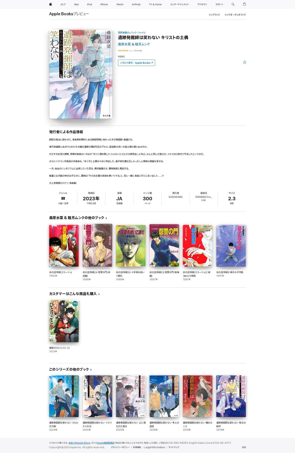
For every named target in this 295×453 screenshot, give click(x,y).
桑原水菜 (124, 44)
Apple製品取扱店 (105, 443)
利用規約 (137, 447)
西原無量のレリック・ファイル (131, 32)
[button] (233, 4)
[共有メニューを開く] (245, 63)
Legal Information (154, 447)
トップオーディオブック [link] (235, 14)
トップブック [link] (214, 14)
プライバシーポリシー (120, 447)
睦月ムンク (142, 44)
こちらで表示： (135, 62)
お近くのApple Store (79, 443)
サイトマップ (173, 447)
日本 (244, 447)
